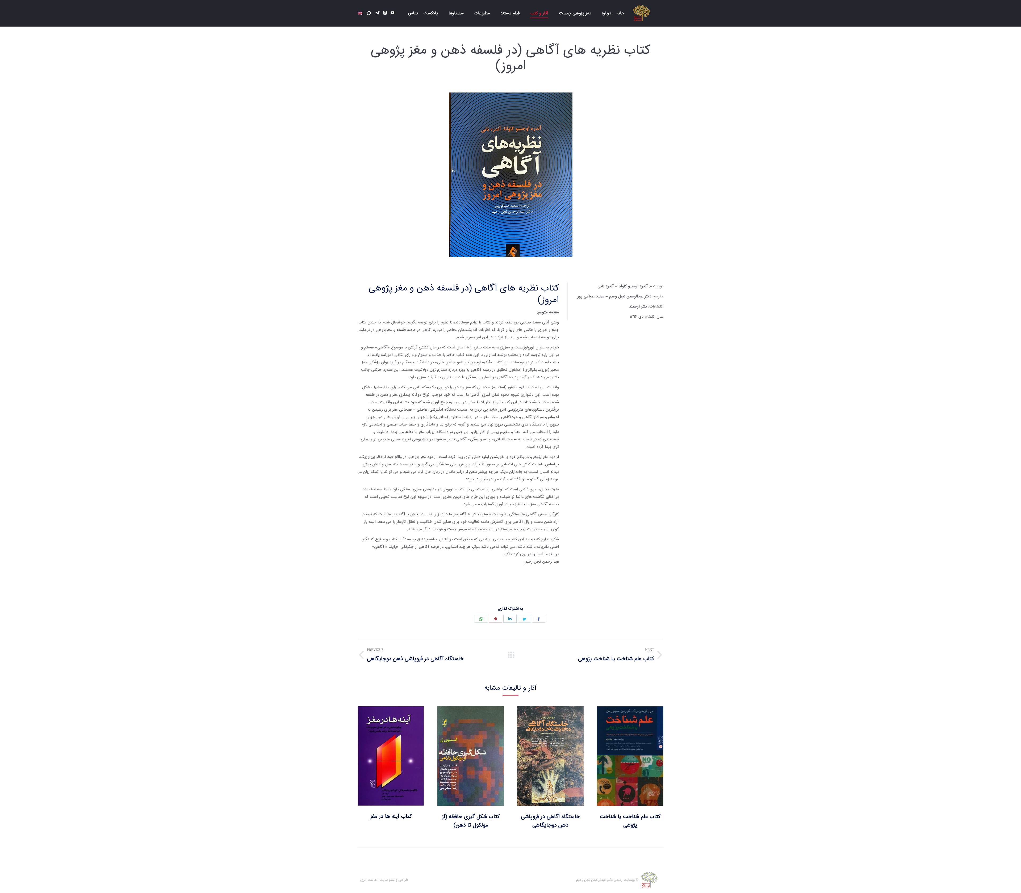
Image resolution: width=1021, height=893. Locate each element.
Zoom (637, 756)
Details (623, 756)
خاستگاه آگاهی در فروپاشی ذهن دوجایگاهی (550, 820)
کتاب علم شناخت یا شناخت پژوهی (630, 820)
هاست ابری (368, 880)
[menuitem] (620, 13)
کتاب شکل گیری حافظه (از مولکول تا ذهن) (471, 820)
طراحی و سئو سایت (394, 880)
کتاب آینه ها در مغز (391, 816)
